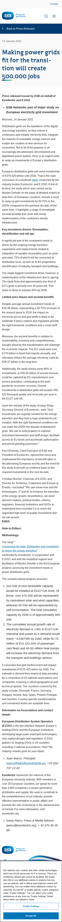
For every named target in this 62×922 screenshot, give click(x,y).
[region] (31, 891)
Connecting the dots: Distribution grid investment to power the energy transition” (30, 548)
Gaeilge (54, 3)
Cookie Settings (31, 906)
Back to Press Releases (21, 28)
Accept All (31, 916)
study (35, 180)
